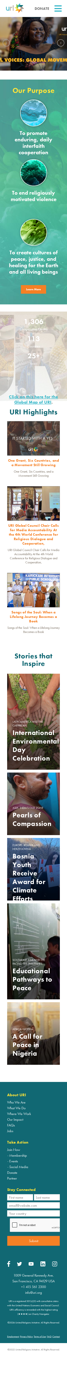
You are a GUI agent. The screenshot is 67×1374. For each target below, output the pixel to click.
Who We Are (16, 1102)
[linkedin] (42, 1265)
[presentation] (6, 42)
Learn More (33, 289)
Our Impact (15, 1119)
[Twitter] (19, 1265)
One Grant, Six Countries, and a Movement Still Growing (33, 462)
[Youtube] (31, 1264)
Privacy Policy (26, 1336)
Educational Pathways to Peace (32, 979)
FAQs (11, 1125)
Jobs (10, 1131)
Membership (18, 1155)
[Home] (15, 12)
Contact (56, 1336)
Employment (13, 1336)
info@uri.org (33, 1292)
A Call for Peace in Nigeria (28, 1045)
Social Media (18, 1167)
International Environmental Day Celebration (33, 746)
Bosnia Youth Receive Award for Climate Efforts (29, 877)
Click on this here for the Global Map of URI (33, 399)
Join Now (13, 1149)
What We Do (16, 1108)
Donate (12, 1172)
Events (13, 1161)
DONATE (42, 8)
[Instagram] (54, 1265)
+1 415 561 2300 (33, 1286)
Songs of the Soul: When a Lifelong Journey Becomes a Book (33, 616)
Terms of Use (40, 1336)
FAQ (49, 1336)
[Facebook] (8, 1265)
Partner (12, 1178)
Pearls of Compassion (32, 819)
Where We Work (19, 1113)
